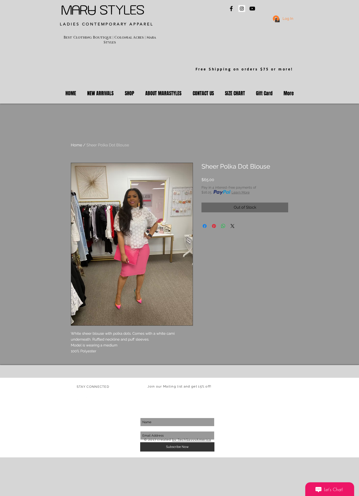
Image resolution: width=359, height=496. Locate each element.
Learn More (241, 192)
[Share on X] (232, 226)
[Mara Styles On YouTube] (252, 8)
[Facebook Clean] (78, 398)
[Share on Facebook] (205, 226)
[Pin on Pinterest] (214, 226)
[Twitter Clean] (87, 398)
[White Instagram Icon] (97, 398)
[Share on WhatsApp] (223, 226)
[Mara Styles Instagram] (241, 8)
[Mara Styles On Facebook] (231, 8)
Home (76, 145)
